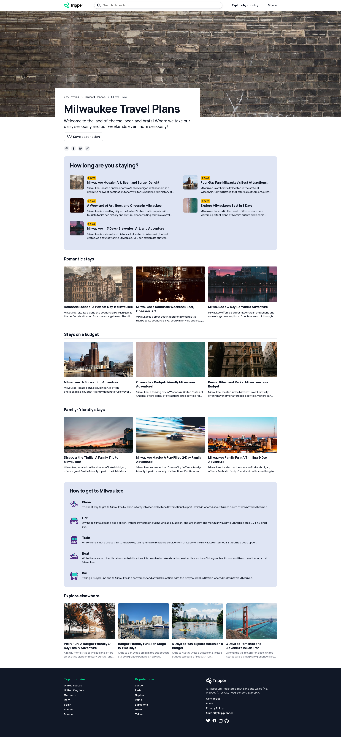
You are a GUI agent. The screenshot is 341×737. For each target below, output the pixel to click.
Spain (67, 704)
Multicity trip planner (219, 713)
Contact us (213, 698)
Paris (138, 690)
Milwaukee (119, 97)
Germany (70, 695)
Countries (71, 97)
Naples (139, 695)
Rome (138, 700)
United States (95, 97)
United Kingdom (74, 690)
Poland (68, 709)
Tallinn (139, 714)
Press (209, 703)
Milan (138, 709)
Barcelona (141, 704)
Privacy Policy (215, 708)
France (68, 714)
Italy (67, 700)
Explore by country (245, 5)
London (139, 685)
